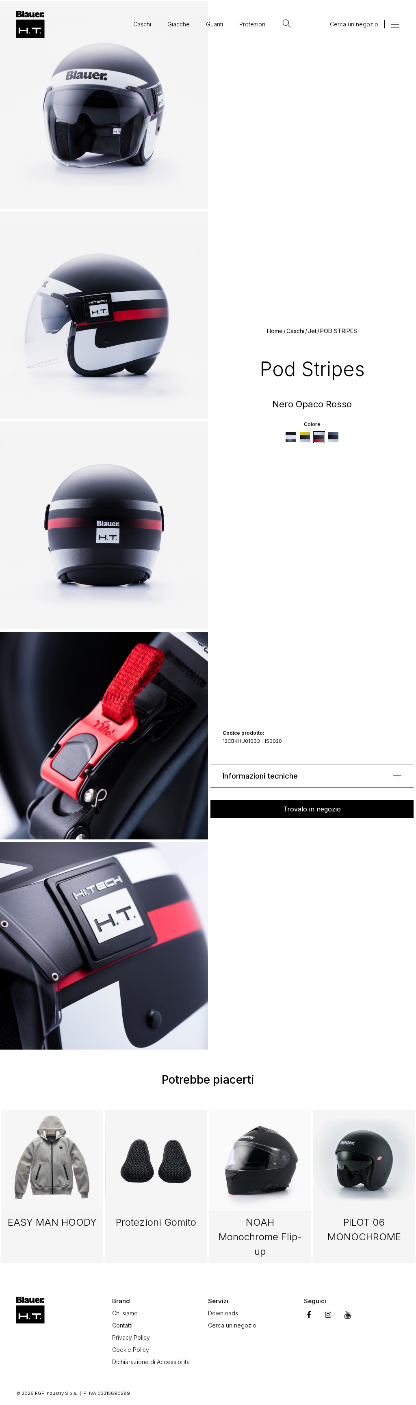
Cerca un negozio (354, 24)
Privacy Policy (131, 1337)
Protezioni (252, 24)
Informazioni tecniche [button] (260, 776)
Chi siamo (125, 1313)
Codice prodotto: (243, 733)
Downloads (223, 1313)
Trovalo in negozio (312, 809)
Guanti (214, 24)
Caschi (142, 24)
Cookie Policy (130, 1349)
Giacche (178, 24)
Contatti (122, 1325)
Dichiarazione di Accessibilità (151, 1361)
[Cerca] (287, 24)
